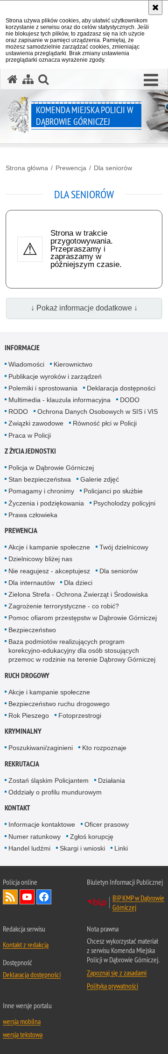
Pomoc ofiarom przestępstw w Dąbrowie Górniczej (82, 617)
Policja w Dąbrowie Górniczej (51, 467)
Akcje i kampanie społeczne (49, 547)
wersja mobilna (22, 1021)
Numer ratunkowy (34, 836)
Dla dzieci (78, 582)
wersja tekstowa (22, 1034)
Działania (111, 780)
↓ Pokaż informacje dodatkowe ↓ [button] (84, 308)
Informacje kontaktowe (41, 824)
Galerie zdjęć (99, 479)
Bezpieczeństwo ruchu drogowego (59, 703)
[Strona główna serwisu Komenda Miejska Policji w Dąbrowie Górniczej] (12, 79)
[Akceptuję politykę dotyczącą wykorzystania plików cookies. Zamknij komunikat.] (155, 7)
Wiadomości (26, 364)
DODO (130, 400)
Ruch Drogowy (27, 675)
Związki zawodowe (35, 423)
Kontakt (17, 808)
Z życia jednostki (30, 451)
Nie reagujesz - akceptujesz (49, 571)
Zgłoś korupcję (91, 836)
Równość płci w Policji (105, 423)
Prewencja (71, 168)
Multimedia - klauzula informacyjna (59, 400)
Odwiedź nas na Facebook (43, 896)
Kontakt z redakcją (26, 944)
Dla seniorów (113, 168)
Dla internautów (31, 582)
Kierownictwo (73, 364)
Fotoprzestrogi (79, 715)
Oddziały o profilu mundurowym (55, 792)
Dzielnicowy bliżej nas (40, 559)
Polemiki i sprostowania (42, 388)
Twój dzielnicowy (123, 547)
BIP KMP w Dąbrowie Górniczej (138, 902)
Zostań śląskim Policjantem (48, 780)
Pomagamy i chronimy (41, 491)
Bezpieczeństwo (32, 630)
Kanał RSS (10, 896)
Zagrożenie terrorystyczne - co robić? (63, 606)
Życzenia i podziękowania (46, 503)
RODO (18, 411)
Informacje (22, 348)
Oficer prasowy (106, 824)
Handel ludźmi (29, 848)
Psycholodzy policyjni (124, 503)
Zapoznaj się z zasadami (117, 972)
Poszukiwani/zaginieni (40, 747)
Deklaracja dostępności (121, 388)
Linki (121, 848)
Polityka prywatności (112, 985)
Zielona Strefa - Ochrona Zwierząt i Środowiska (78, 594)
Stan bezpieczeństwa (39, 479)
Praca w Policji (29, 435)
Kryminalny (23, 731)
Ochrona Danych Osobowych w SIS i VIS (97, 411)
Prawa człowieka (32, 515)
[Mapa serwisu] (28, 79)
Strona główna (27, 168)
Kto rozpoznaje (104, 747)
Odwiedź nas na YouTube (27, 896)
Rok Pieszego (28, 715)
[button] (151, 80)
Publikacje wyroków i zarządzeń (55, 376)
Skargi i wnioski (82, 848)
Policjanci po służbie (113, 491)
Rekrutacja (22, 764)
